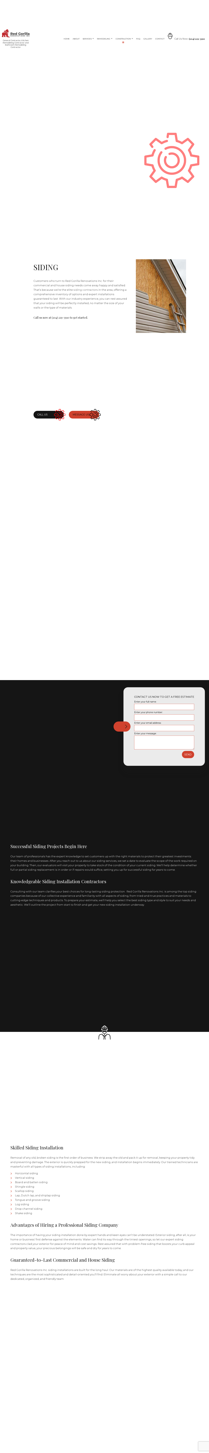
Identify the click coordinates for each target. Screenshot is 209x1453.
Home (67, 39)
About (76, 39)
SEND (188, 754)
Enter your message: (145, 733)
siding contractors (85, 289)
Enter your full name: (145, 701)
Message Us (81, 414)
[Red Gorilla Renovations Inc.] (16, 33)
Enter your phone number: (148, 712)
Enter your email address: (147, 723)
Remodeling (103, 39)
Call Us (42, 414)
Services (87, 39)
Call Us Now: (189, 38)
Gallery (147, 39)
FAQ (138, 39)
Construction (123, 39)
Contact (159, 39)
